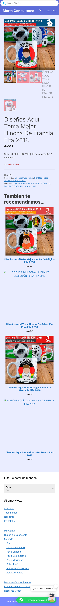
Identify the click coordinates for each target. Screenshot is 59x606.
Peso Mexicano (14, 560)
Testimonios (10, 512)
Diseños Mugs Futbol (24, 178)
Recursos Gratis (13, 590)
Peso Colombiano (16, 555)
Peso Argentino (14, 572)
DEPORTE (37, 183)
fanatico (46, 183)
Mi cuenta (9, 530)
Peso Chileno (13, 551)
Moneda (8, 539)
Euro (8, 487)
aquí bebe (17, 183)
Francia (7, 186)
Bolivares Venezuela (17, 568)
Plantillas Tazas (41, 178)
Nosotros (9, 516)
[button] (50, 23)
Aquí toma (27, 183)
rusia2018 (31, 186)
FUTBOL (15, 186)
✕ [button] (56, 586)
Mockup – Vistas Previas (17, 582)
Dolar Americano (15, 547)
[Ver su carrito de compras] (40, 11)
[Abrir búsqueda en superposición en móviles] (29, 3)
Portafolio (9, 521)
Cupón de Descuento (15, 535)
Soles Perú (12, 564)
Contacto (9, 508)
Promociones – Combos (17, 586)
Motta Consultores (18, 11)
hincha (23, 186)
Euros (9, 543)
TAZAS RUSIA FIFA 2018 (15, 181)
